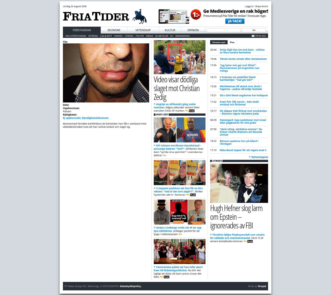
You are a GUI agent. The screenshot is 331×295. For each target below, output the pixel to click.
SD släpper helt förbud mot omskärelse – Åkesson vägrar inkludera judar (243, 112)
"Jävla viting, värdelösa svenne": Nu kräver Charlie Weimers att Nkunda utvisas (241, 131)
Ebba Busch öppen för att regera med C (243, 150)
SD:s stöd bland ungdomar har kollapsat (244, 95)
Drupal (262, 286)
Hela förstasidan (75, 35)
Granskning (182, 35)
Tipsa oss (260, 35)
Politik (140, 35)
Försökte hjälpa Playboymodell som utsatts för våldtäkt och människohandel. (237, 236)
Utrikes (129, 35)
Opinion (193, 30)
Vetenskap (143, 30)
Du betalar (161, 35)
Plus (232, 42)
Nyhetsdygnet (259, 157)
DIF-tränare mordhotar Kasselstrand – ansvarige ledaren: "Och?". (177, 147)
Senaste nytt (220, 42)
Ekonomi (114, 30)
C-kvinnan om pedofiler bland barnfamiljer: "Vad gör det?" (237, 78)
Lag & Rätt (106, 35)
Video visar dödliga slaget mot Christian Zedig (176, 88)
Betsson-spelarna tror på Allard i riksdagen (239, 142)
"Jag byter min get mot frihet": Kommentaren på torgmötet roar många (239, 68)
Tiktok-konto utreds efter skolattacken (243, 58)
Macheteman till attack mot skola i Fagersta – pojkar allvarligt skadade (241, 88)
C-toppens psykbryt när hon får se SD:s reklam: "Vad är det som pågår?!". (178, 190)
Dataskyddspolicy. (131, 286)
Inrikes (118, 35)
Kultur (170, 30)
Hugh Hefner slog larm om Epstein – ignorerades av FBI (236, 216)
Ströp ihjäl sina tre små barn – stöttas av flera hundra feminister (242, 51)
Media (149, 35)
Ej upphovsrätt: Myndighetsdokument (85, 118)
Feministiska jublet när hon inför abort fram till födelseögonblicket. (178, 268)
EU (171, 35)
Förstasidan (82, 30)
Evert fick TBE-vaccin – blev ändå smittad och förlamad (239, 103)
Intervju (93, 35)
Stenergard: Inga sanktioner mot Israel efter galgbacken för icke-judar (243, 121)
